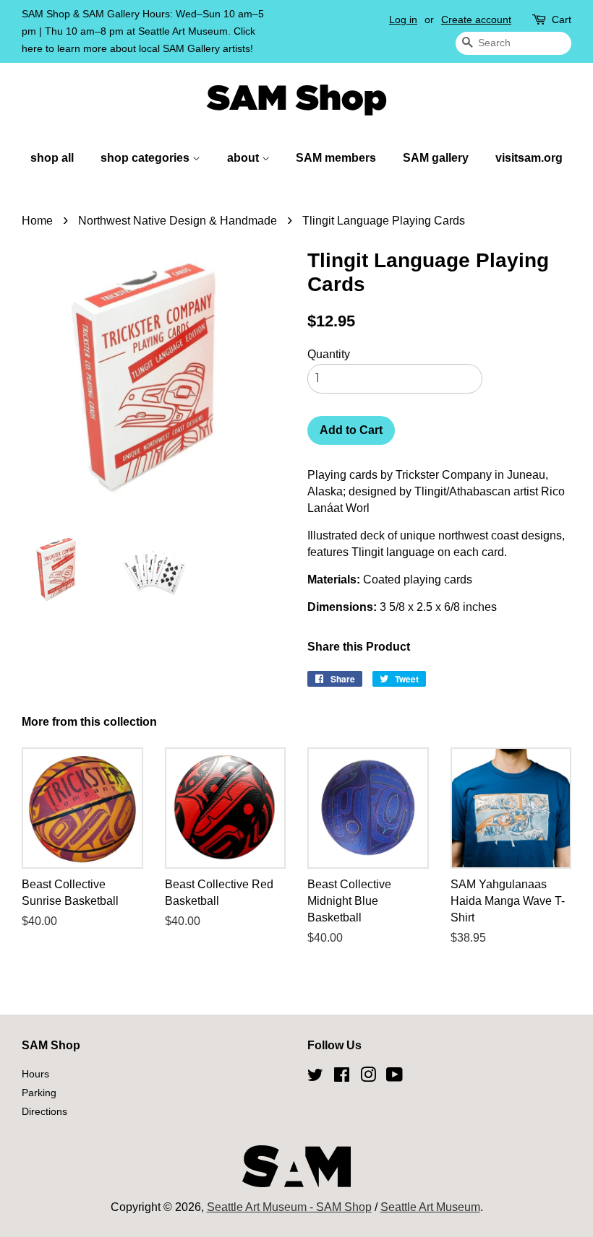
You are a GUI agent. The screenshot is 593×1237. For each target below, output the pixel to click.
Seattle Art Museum (430, 1207)
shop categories (146, 158)
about (244, 158)
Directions (44, 1111)
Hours (35, 1074)
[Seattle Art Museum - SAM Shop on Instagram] (368, 1077)
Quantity (328, 354)
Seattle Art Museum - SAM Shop (289, 1207)
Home (37, 220)
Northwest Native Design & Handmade (177, 220)
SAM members (336, 158)
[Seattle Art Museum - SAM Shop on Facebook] (341, 1077)
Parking (39, 1093)
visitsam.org (529, 158)
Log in (403, 19)
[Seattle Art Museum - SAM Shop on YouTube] (394, 1077)
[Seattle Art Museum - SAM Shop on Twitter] (315, 1077)
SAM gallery (436, 158)
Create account (476, 19)
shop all (52, 158)
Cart (561, 19)
